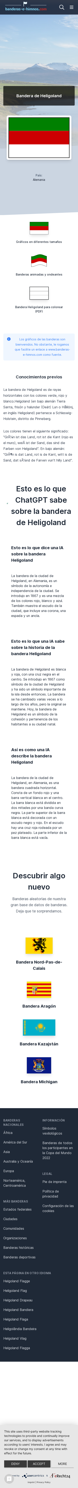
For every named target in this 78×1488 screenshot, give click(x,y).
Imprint (31, 1482)
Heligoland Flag (15, 1291)
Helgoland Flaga (15, 1319)
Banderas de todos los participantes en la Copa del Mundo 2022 (57, 1150)
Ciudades (10, 1219)
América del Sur (15, 1142)
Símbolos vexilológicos (52, 1130)
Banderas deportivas (19, 1257)
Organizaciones (15, 1238)
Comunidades (13, 1228)
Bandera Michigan (39, 1081)
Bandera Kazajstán (39, 1043)
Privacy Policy (44, 1482)
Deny (15, 1464)
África (7, 1133)
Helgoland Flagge (16, 1281)
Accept (39, 1464)
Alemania (39, 179)
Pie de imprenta (54, 1182)
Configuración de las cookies (58, 1208)
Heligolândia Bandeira (19, 1329)
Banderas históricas (18, 1248)
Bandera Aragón (39, 1006)
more (62, 1464)
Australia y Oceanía (18, 1161)
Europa (8, 1171)
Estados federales (17, 1209)
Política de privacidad (50, 1193)
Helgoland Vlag (14, 1338)
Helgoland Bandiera (18, 1310)
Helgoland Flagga (16, 1348)
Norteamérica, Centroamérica (14, 1183)
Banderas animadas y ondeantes (39, 274)
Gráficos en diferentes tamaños (39, 242)
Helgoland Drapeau (17, 1300)
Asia (6, 1152)
